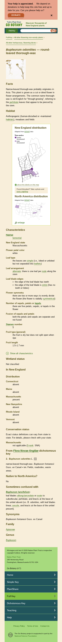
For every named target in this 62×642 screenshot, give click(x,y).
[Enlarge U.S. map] (31, 213)
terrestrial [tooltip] (17, 238)
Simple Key (13, 582)
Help (9, 617)
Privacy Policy (19, 626)
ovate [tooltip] (39, 495)
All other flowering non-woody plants (28, 37)
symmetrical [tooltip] (49, 298)
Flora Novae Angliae (26, 450)
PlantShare (13, 589)
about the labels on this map (28, 185)
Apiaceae (10, 529)
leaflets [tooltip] (37, 263)
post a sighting (22, 191)
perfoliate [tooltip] (14, 102)
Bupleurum (11, 540)
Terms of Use (32, 626)
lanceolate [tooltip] (29, 495)
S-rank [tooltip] (30, 445)
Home (10, 575)
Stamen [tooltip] (10, 324)
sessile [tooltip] (15, 505)
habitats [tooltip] (10, 119)
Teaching (11, 610)
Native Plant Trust (14, 557)
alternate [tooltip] (17, 271)
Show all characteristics (21, 353)
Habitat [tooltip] (9, 235)
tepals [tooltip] (38, 303)
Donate (16, 15)
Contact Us (44, 626)
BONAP (27, 131)
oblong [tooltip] (20, 495)
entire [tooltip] (44, 285)
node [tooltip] (44, 271)
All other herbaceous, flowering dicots (21, 43)
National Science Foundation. (26, 636)
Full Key (9, 37)
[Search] (53, 30)
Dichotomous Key (16, 603)
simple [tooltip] (30, 260)
